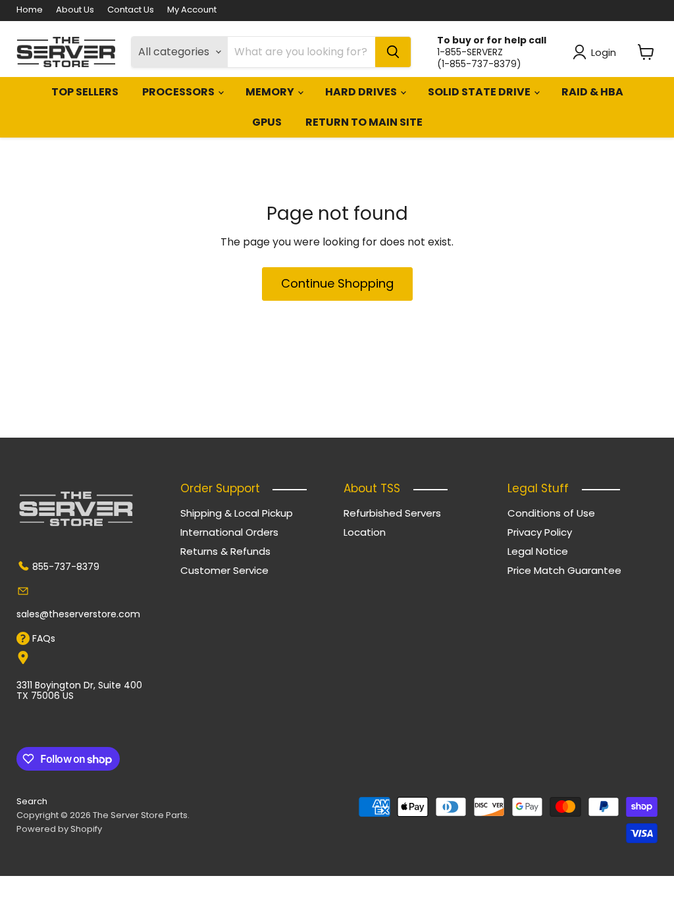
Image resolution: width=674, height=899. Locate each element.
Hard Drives (362, 91)
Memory (271, 91)
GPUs (267, 122)
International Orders (229, 532)
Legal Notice (537, 551)
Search (31, 801)
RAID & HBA (592, 91)
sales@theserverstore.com (78, 614)
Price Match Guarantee (564, 570)
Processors (179, 91)
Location (365, 532)
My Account (192, 10)
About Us (75, 10)
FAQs (43, 638)
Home (29, 10)
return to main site (364, 122)
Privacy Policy (539, 532)
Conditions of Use (551, 513)
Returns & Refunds (225, 551)
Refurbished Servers (392, 513)
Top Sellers (84, 91)
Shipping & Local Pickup (236, 513)
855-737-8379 (65, 566)
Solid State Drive (480, 91)
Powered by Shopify (59, 829)
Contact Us (130, 10)
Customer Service (224, 570)
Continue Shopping (337, 283)
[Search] (393, 52)
